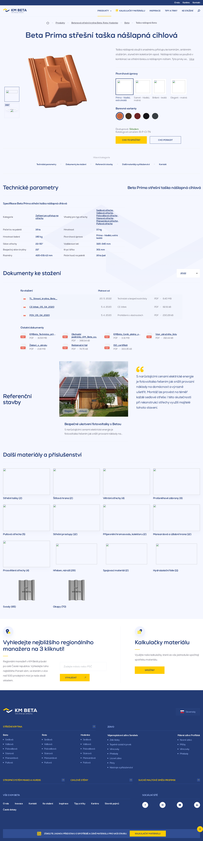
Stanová (9, 753)
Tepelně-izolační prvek (120, 744)
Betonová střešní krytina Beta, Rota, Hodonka (94, 23)
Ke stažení (48, 803)
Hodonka (85, 735)
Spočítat (149, 670)
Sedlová (9, 739)
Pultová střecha (104, 223)
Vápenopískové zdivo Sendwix (122, 735)
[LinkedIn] (197, 805)
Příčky (183, 744)
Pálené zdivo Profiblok (189, 735)
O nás (6, 803)
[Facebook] (145, 805)
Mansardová (11, 758)
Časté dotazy (9, 809)
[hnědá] (128, 116)
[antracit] (155, 116)
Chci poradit (165, 140)
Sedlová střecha (104, 210)
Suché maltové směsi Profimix (157, 780)
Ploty (112, 762)
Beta (126, 23)
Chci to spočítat (131, 140)
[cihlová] (120, 116)
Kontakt (163, 164)
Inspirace (63, 803)
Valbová (9, 744)
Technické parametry (46, 164)
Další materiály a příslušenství (136, 164)
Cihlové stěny (79, 780)
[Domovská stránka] (47, 22)
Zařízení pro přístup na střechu (47, 217)
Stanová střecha (104, 218)
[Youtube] (180, 805)
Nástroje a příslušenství (121, 767)
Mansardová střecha (107, 221)
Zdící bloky (115, 739)
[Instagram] (163, 805)
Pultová (9, 762)
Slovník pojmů (112, 803)
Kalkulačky (148, 833)
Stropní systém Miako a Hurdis (22, 780)
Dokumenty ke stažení (76, 164)
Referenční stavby (104, 164)
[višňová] (137, 116)
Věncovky (114, 749)
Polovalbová (11, 748)
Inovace (19, 803)
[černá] (146, 116)
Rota (44, 735)
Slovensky (191, 711)
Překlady (114, 753)
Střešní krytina (12, 726)
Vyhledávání (199, 10)
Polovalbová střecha (106, 215)
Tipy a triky (79, 803)
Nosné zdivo (186, 739)
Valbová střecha (104, 213)
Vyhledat (71, 677)
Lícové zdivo (116, 758)
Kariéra (95, 803)
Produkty (60, 23)
